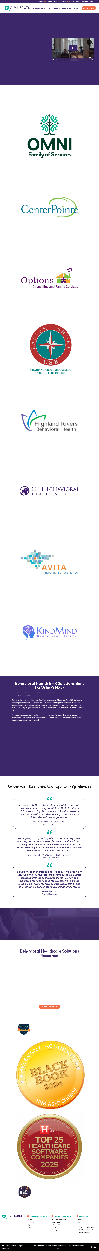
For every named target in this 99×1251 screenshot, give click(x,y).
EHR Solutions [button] (39, 8)
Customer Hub (51, 2)
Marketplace (74, 2)
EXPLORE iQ (19, 773)
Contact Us (81, 1225)
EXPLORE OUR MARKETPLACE (80, 773)
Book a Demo (88, 8)
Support (63, 2)
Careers (79, 1220)
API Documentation (59, 1220)
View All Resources (49, 1006)
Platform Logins (87, 2)
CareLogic (31, 1222)
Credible (30, 1220)
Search (40, 2)
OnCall (29, 1227)
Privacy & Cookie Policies (85, 1227)
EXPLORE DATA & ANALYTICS (49, 773)
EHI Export (55, 1230)
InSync (29, 1225)
